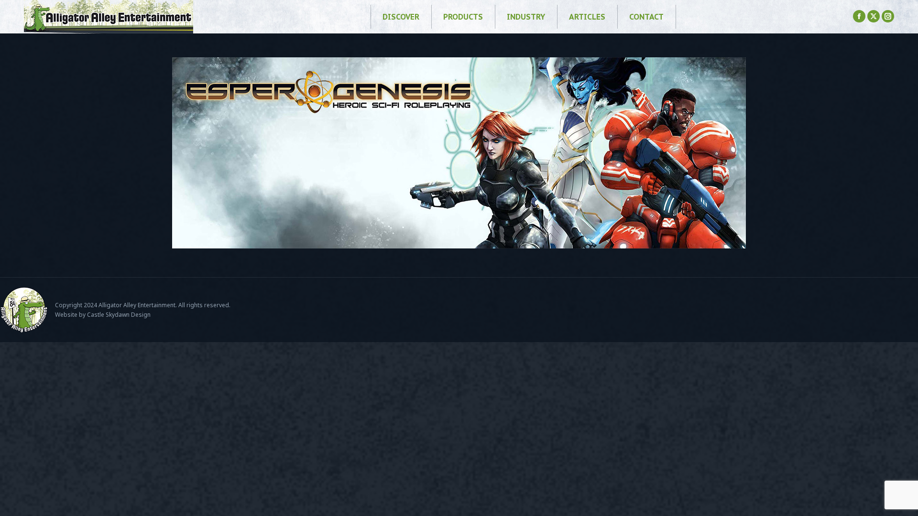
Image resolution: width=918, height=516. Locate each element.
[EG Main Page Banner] (459, 152)
